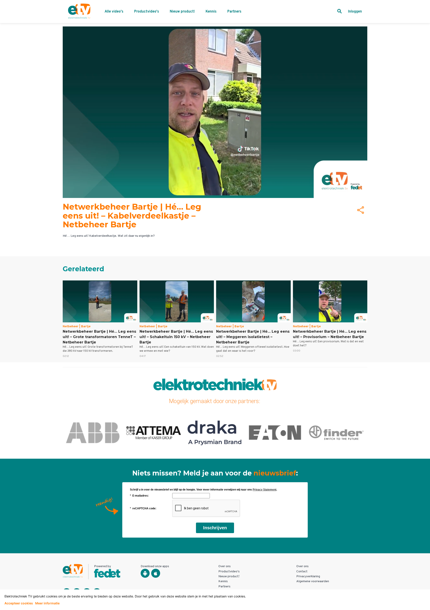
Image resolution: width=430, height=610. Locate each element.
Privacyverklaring (308, 576)
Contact (301, 571)
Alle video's (114, 11)
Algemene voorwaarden (312, 581)
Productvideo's (146, 11)
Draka (215, 432)
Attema (154, 432)
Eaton (276, 432)
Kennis (211, 11)
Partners (234, 11)
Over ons (224, 566)
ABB (93, 432)
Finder (337, 432)
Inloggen (355, 11)
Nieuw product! (182, 11)
